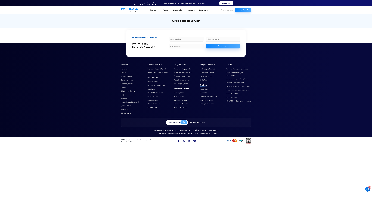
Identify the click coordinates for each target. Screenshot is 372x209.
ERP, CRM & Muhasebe (155, 93)
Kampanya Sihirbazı (181, 100)
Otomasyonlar (179, 93)
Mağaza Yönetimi (153, 82)
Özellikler (153, 10)
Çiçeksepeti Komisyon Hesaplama (238, 86)
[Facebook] (179, 141)
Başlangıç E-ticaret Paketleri (157, 69)
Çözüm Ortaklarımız (128, 91)
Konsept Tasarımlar (207, 104)
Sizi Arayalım (226, 3)
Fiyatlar (165, 10)
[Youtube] (195, 141)
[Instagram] (189, 141)
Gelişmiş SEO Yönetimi (181, 104)
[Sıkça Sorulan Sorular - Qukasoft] (129, 10)
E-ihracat (203, 93)
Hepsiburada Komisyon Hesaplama (234, 74)
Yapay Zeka (204, 89)
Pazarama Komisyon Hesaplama (237, 90)
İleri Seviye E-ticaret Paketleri (157, 73)
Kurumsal (202, 10)
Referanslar (190, 10)
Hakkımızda (125, 69)
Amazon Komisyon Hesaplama (237, 79)
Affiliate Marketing (180, 107)
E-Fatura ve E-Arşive (207, 73)
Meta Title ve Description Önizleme (238, 101)
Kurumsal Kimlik (126, 76)
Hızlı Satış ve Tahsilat (207, 69)
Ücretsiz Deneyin (243, 10)
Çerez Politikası (126, 106)
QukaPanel (204, 80)
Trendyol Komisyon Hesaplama (237, 69)
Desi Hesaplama (232, 97)
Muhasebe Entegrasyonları (183, 73)
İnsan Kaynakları (127, 84)
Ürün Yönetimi (152, 107)
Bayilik (123, 73)
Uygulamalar (177, 10)
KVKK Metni (125, 98)
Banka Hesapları (127, 80)
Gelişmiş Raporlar (206, 76)
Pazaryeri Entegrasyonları (156, 85)
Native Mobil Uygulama (208, 96)
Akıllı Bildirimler (179, 96)
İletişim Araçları (152, 96)
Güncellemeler (126, 113)
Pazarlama (151, 89)
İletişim (123, 87)
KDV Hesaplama (232, 94)
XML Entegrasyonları (181, 84)
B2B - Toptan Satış (206, 100)
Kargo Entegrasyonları (181, 80)
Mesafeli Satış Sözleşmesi (130, 102)
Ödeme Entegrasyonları (182, 76)
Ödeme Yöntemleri (153, 104)
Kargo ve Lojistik (153, 100)
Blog (122, 95)
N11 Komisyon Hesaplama (235, 83)
